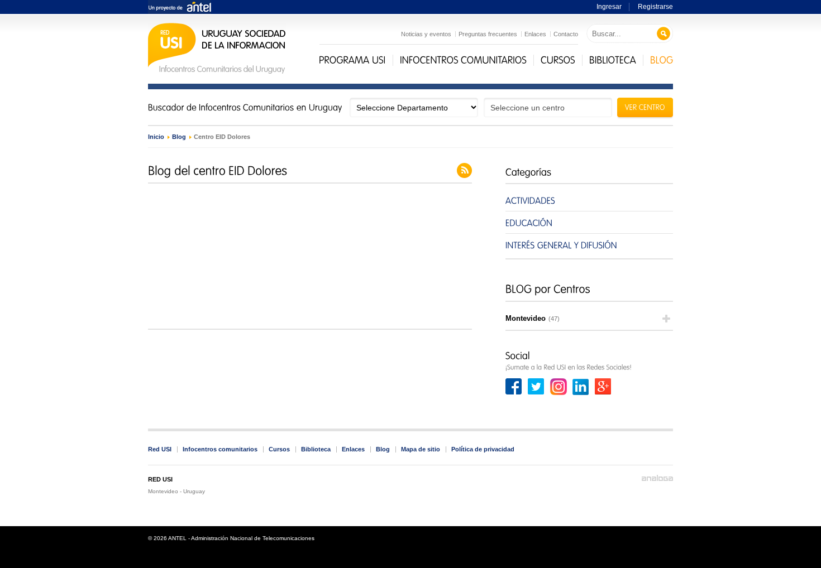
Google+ (603, 386)
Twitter (536, 386)
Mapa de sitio (420, 449)
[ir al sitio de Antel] (179, 7)
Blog (179, 136)
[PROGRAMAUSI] (352, 60)
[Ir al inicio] (217, 72)
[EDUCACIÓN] (589, 222)
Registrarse (655, 7)
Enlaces (535, 34)
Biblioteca (316, 449)
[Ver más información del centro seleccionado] (645, 109)
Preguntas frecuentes (488, 34)
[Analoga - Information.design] (657, 478)
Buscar (664, 34)
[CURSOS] (558, 60)
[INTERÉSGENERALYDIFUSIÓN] (589, 245)
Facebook (513, 386)
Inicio (156, 136)
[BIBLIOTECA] (612, 60)
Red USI (159, 449)
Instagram (558, 386)
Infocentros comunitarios (220, 449)
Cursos (279, 449)
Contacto (565, 34)
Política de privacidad (482, 449)
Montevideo (532, 318)
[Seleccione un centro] (548, 107)
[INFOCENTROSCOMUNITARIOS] (463, 60)
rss (464, 170)
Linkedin (580, 386)
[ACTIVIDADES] (589, 200)
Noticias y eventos (426, 34)
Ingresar (609, 7)
